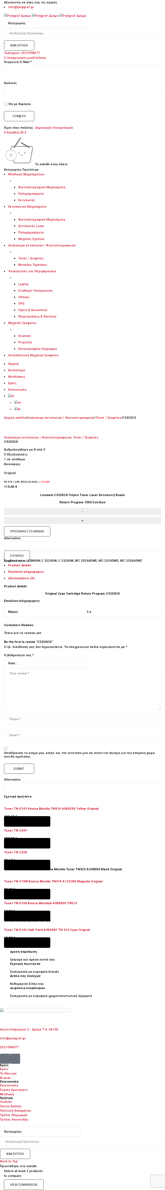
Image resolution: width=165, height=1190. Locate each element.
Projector (25, 342)
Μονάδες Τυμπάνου (32, 265)
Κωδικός (10, 83)
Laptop (23, 284)
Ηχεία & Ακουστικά (32, 310)
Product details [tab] (19, 565)
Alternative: (12, 538)
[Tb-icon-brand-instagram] (15, 1059)
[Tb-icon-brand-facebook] (5, 1059)
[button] (27, 821)
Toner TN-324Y (15, 830)
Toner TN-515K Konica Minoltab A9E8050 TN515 (40, 903)
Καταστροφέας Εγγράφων (37, 349)
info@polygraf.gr (21, 7)
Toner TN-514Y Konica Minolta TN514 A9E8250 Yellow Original (52, 809)
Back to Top (9, 1161)
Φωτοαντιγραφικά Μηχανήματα (41, 187)
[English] (17, 402)
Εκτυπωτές (26, 200)
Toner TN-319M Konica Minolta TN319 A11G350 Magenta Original (54, 881)
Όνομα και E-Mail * (18, 62)
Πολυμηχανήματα (31, 194)
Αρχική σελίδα (15, 417)
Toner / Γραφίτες (31, 258)
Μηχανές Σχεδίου (31, 239)
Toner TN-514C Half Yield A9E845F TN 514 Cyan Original (47, 930)
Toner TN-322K (15, 852)
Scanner (24, 336)
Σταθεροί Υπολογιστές (35, 290)
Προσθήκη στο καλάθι (27, 531)
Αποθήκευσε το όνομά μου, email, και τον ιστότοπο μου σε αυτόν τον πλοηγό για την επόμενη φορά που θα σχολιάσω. (79, 754)
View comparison (23, 1184)
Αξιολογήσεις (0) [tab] (21, 578)
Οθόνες (23, 297)
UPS (21, 303)
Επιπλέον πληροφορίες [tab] (26, 572)
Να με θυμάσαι (19, 104)
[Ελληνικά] (11, 396)
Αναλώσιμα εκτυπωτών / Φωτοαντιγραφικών (60, 417)
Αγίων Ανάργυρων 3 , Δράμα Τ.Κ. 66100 (29, 1029)
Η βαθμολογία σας (19, 655)
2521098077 (9, 1047)
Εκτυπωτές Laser (31, 226)
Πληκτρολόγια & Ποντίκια (37, 316)
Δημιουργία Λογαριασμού (54, 127)
